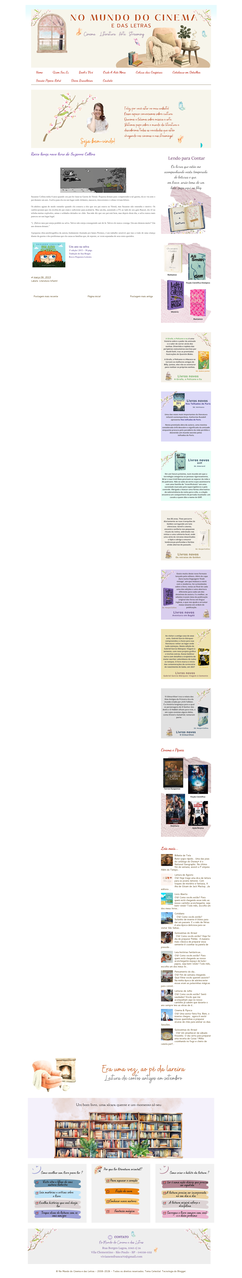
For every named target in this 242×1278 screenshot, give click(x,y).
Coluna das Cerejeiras (149, 72)
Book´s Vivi (86, 72)
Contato (108, 80)
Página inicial (94, 296)
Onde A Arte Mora (114, 72)
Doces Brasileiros (82, 80)
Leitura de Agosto (184, 874)
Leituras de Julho (183, 991)
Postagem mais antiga (141, 296)
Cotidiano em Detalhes (187, 72)
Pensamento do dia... (185, 971)
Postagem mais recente (46, 296)
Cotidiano (179, 913)
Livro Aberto (181, 894)
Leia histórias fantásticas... (188, 952)
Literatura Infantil (48, 281)
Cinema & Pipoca (183, 1010)
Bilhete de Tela (183, 855)
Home (39, 72)
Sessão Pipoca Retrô (48, 80)
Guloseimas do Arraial (186, 933)
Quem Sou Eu (61, 72)
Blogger (181, 1271)
